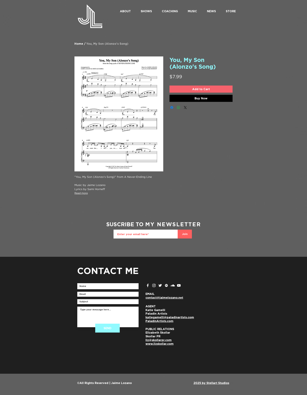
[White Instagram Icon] (154, 285)
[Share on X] (185, 107)
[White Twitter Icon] (160, 285)
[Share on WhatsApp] (178, 107)
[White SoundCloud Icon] (172, 285)
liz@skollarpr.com (159, 340)
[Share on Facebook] (172, 107)
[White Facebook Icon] (148, 285)
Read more (81, 193)
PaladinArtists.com (159, 321)
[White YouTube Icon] (179, 285)
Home (78, 43)
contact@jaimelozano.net (164, 297)
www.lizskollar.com (160, 343)
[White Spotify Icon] (166, 285)
